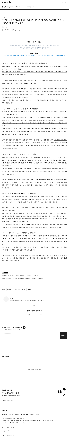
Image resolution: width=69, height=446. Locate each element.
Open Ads (6, 2)
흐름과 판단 (18, 7)
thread (9, 431)
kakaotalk (15, 431)
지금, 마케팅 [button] (10, 7)
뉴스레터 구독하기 (6, 400)
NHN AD (5, 410)
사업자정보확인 (19, 420)
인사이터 (24, 7)
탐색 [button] (5, 7)
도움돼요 (29, 315)
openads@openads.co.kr (24, 422)
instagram (4, 431)
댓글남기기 (63, 335)
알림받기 (34, 305)
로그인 (66, 2)
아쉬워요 (40, 315)
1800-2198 (11, 422)
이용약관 (3, 428)
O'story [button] (35, 7)
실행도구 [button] (29, 7)
